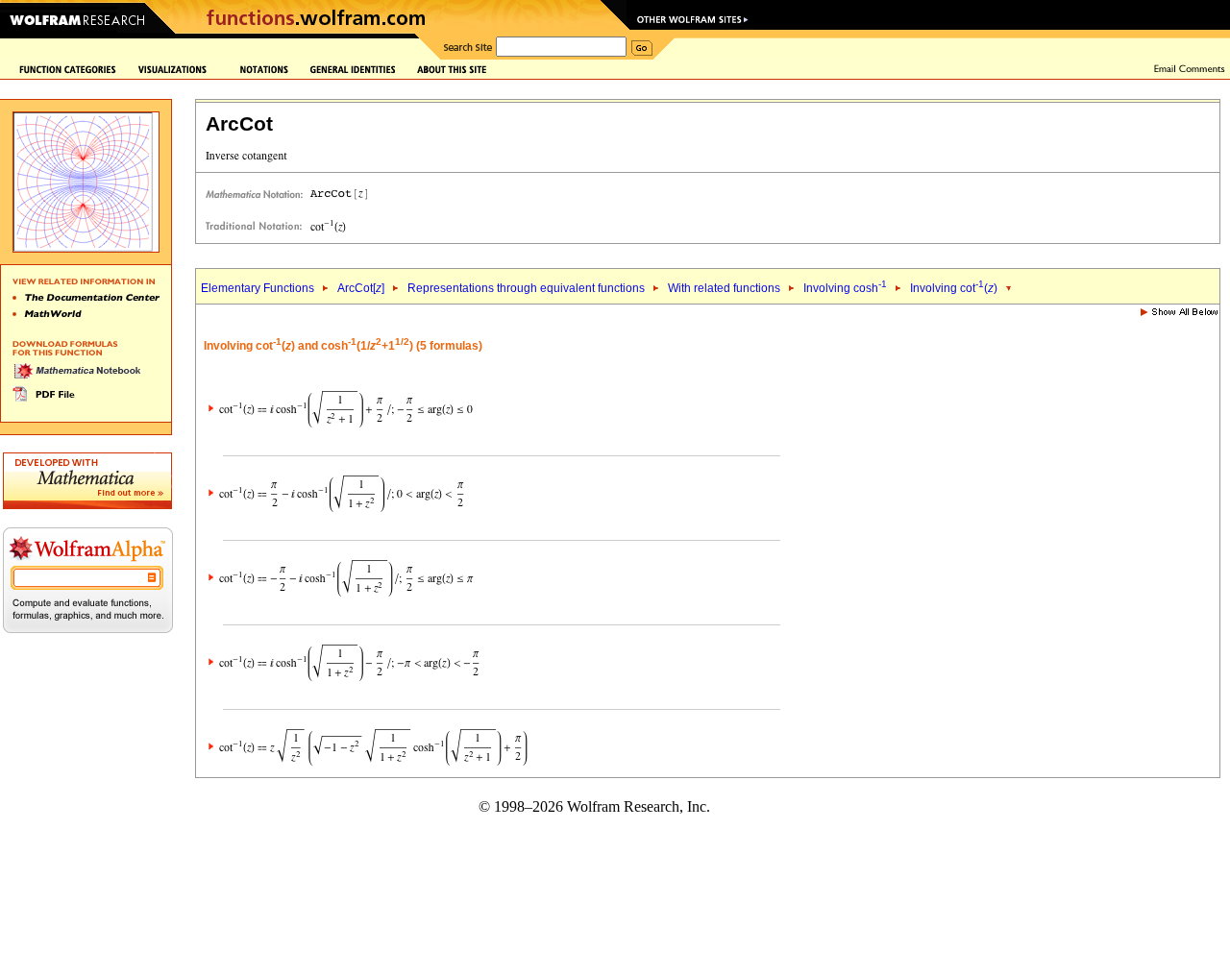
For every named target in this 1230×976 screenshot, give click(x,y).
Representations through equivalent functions (526, 288)
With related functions (724, 288)
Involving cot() (953, 288)
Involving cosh (845, 288)
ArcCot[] (360, 288)
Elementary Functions (257, 288)
